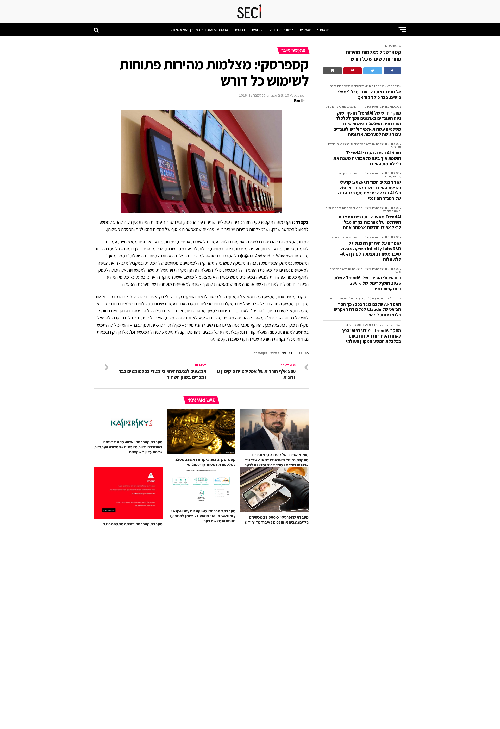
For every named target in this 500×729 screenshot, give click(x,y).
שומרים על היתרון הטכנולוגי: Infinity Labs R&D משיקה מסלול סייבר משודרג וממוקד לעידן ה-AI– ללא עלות (370, 251)
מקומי (348, 237)
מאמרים (305, 30)
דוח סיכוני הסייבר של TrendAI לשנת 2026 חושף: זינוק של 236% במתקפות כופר (367, 283)
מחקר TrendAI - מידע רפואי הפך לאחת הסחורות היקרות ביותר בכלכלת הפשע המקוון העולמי (371, 336)
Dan (297, 100)
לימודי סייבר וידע (281, 30)
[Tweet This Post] (372, 70)
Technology (393, 107)
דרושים (240, 30)
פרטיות (330, 107)
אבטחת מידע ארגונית (389, 86)
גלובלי (273, 353)
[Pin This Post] (352, 70)
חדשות (324, 30)
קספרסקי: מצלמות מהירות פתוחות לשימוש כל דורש (373, 55)
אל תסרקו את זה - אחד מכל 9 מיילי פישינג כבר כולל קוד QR (369, 94)
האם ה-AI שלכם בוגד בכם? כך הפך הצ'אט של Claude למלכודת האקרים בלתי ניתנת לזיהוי (367, 310)
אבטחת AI (395, 298)
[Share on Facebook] (392, 70)
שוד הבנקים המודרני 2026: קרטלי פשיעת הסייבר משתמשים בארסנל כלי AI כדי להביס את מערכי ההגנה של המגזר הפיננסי (369, 190)
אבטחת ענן (378, 144)
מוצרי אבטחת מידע (357, 86)
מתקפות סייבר (392, 45)
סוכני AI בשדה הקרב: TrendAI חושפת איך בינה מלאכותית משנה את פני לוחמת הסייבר (367, 158)
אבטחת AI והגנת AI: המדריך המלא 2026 (199, 30)
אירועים (257, 30)
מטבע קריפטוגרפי (342, 173)
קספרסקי (259, 353)
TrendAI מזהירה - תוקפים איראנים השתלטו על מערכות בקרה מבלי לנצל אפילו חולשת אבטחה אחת (370, 222)
